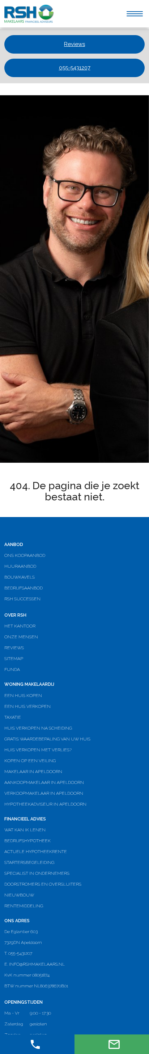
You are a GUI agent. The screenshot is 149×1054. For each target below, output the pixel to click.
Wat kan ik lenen (25, 829)
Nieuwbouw (19, 895)
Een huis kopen (23, 695)
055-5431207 (74, 67)
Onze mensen (21, 636)
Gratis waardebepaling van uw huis (47, 739)
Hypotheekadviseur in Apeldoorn (45, 804)
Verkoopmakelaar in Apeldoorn (43, 793)
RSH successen (22, 598)
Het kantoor (19, 626)
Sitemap (13, 658)
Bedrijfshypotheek (27, 840)
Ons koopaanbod (24, 555)
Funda (12, 669)
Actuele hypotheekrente (35, 851)
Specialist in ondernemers (36, 873)
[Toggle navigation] (135, 14)
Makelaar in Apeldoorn (33, 771)
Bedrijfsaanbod (23, 588)
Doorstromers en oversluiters (42, 884)
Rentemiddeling (23, 905)
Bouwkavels (19, 577)
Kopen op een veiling (30, 760)
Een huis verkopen (27, 706)
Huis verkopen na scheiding (38, 728)
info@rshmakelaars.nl (37, 964)
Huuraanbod (20, 566)
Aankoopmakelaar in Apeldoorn (44, 782)
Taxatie (12, 717)
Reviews (74, 44)
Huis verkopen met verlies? (38, 749)
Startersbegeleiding (29, 862)
